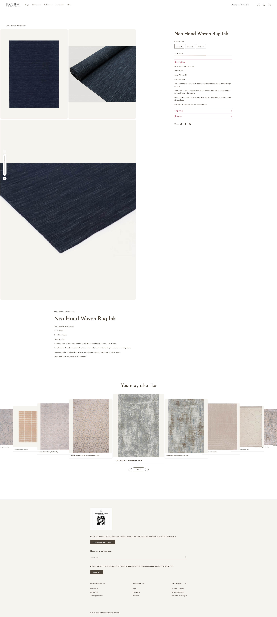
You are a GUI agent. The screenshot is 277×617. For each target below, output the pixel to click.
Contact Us (94, 589)
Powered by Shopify (114, 612)
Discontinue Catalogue (179, 596)
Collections (48, 5)
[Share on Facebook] (185, 124)
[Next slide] (147, 469)
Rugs (27, 5)
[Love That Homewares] (13, 5)
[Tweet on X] (181, 124)
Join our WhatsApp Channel (102, 542)
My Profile (136, 596)
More (69, 5)
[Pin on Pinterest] (190, 124)
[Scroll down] (4, 178)
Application (94, 592)
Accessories (60, 5)
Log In (135, 589)
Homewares (36, 5)
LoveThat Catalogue (178, 589)
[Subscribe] (184, 557)
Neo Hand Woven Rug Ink (18, 25)
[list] (68, 165)
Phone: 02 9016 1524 (240, 5)
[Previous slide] (130, 469)
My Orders (136, 592)
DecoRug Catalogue (178, 592)
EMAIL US (96, 572)
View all (138, 470)
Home (8, 25)
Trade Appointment (96, 596)
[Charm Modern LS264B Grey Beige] (138, 425)
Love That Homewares (101, 612)
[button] (269, 5)
